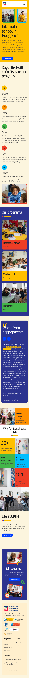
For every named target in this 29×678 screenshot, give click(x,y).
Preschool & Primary (7, 643)
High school (7, 650)
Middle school (8, 647)
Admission (18, 646)
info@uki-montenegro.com (13, 659)
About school (19, 643)
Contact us (18, 649)
